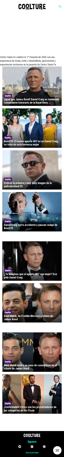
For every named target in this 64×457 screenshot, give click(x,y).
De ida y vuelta (51, 450)
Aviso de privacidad (32, 452)
